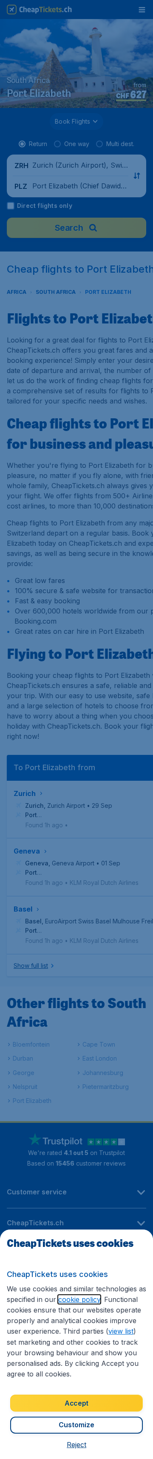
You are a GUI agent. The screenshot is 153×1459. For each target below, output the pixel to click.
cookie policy (79, 1299)
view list (120, 1331)
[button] (76, 1444)
